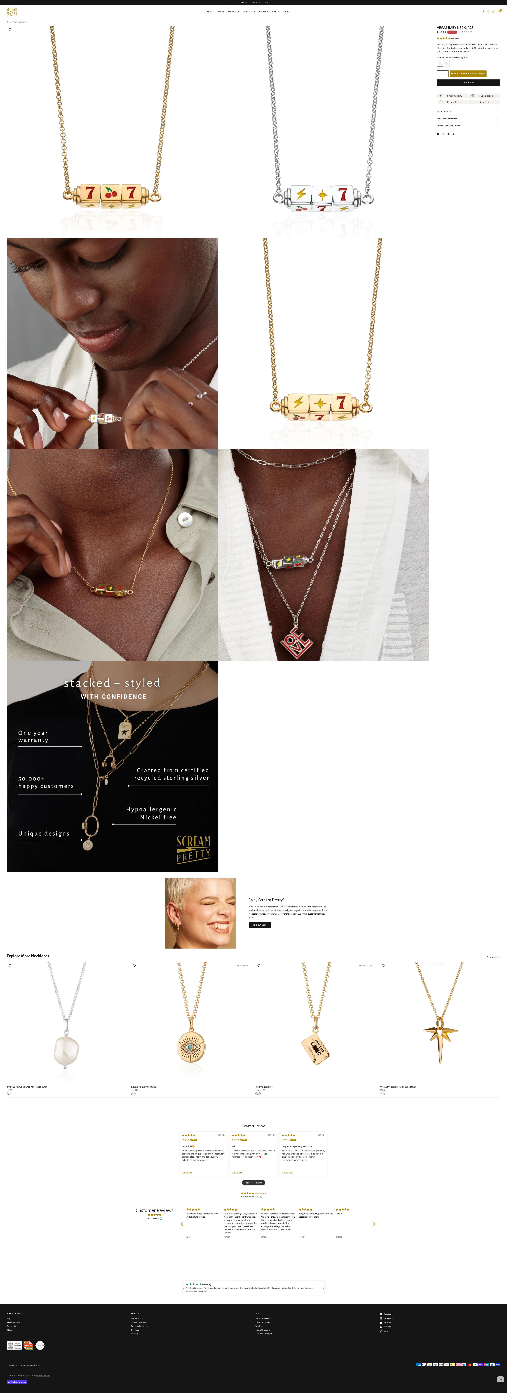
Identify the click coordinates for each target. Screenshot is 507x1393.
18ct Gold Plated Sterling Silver (440, 63)
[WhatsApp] (449, 134)
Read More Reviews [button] (253, 1182)
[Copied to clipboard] (454, 134)
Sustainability (137, 1318)
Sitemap (10, 1330)
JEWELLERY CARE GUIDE (448, 125)
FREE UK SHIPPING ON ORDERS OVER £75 (256, 2)
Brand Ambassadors (139, 1326)
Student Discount (262, 1330)
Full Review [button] (187, 1172)
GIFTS (285, 11)
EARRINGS (232, 11)
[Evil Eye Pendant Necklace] (191, 1022)
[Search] (488, 11)
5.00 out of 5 (260, 1193)
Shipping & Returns (14, 1322)
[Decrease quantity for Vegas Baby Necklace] (439, 74)
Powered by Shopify (43, 1375)
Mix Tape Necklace (264, 1087)
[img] (188, 1135)
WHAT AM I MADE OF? (447, 118)
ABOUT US (136, 1313)
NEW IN (221, 11)
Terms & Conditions (263, 1318)
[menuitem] (210, 12)
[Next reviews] (324, 1287)
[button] (444, 38)
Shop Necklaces (493, 957)
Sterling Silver (446, 63)
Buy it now (469, 82)
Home (9, 22)
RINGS (275, 11)
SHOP (209, 11)
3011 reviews (153, 1218)
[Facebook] (438, 134)
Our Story (135, 1330)
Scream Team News (139, 1322)
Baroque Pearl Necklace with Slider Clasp (27, 1087)
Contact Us (11, 1326)
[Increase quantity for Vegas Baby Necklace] (446, 74)
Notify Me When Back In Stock (468, 73)
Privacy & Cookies (262, 1322)
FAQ (8, 1318)
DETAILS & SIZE (444, 111)
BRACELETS (263, 11)
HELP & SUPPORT (15, 1313)
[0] (498, 11)
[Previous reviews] (183, 1287)
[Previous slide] (176, 1158)
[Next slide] (330, 1158)
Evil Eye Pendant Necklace (143, 1087)
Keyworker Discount (263, 1333)
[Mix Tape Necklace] (315, 1022)
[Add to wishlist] (10, 30)
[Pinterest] (444, 134)
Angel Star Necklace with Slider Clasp (398, 1087)
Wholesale (259, 1326)
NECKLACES (248, 11)
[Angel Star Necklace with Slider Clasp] (440, 1022)
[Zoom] (212, 31)
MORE (258, 1313)
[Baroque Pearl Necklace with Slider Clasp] (67, 1022)
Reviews (134, 1333)
